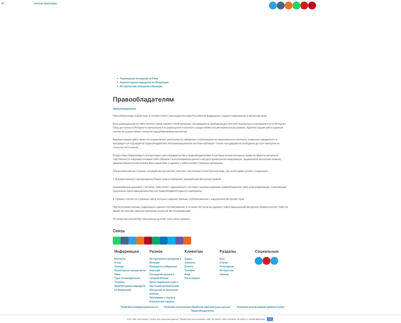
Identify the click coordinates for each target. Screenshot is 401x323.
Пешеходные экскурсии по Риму (139, 78)
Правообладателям (124, 108)
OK (270, 319)
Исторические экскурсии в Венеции (141, 86)
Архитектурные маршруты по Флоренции (144, 82)
